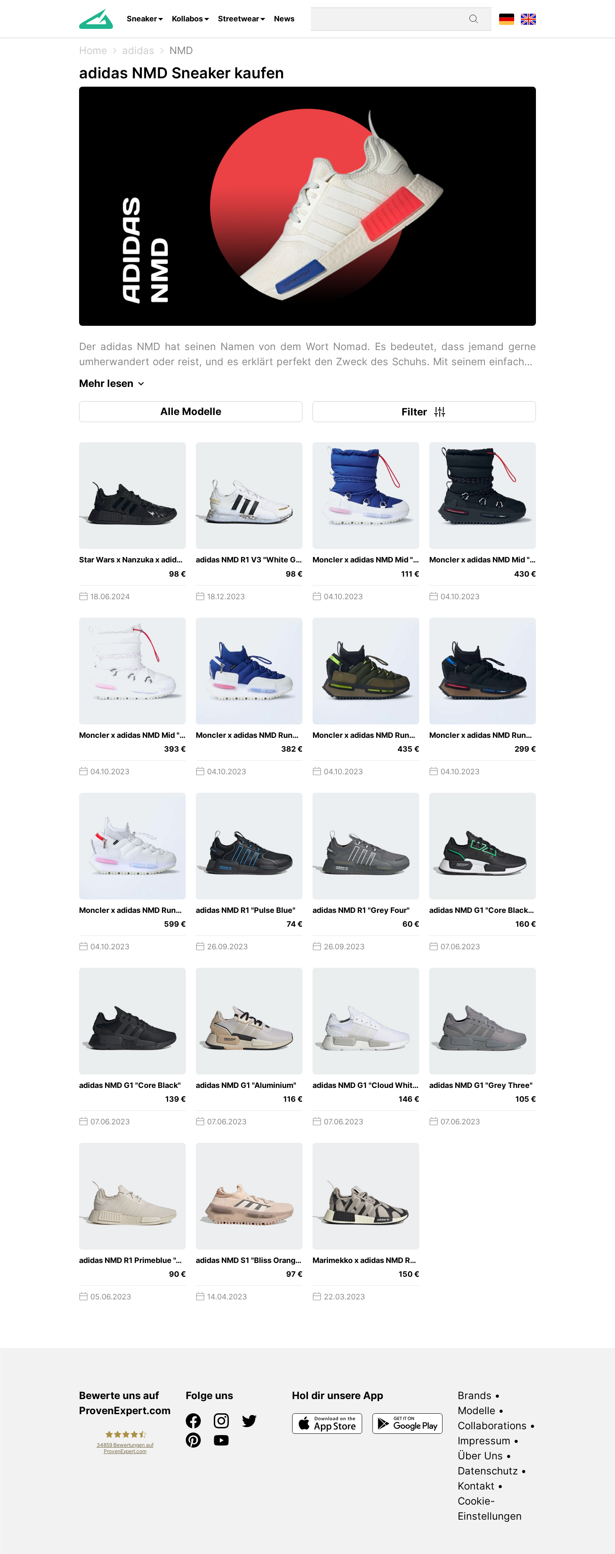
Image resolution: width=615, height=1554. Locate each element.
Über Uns (480, 1456)
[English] (528, 18)
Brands (475, 1395)
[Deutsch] (506, 18)
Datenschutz (488, 1471)
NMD (181, 50)
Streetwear (238, 18)
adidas (138, 50)
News (284, 18)
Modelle (476, 1411)
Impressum (484, 1441)
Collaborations (492, 1426)
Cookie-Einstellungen (490, 1508)
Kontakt (476, 1486)
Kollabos (187, 18)
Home (93, 50)
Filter (414, 412)
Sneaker (142, 18)
